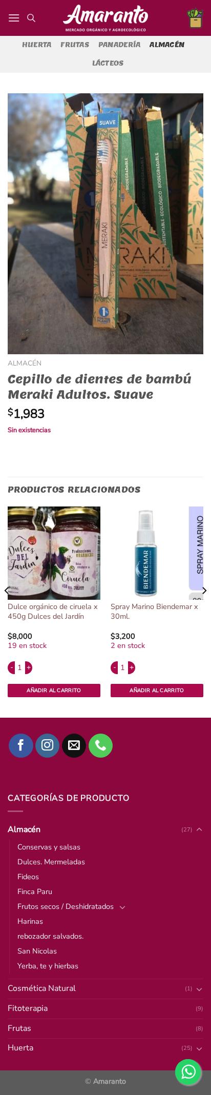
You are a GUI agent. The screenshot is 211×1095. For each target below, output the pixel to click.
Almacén (167, 44)
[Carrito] (195, 18)
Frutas (74, 44)
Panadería (119, 44)
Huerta (37, 44)
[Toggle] (199, 1048)
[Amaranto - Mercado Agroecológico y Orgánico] (105, 18)
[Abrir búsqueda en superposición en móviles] (31, 18)
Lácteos (108, 63)
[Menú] (14, 17)
